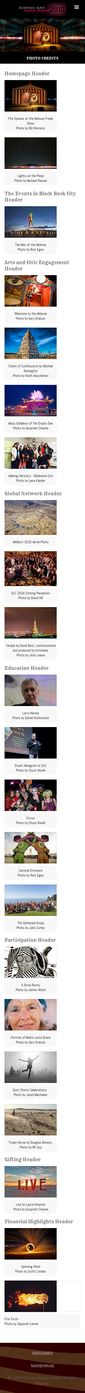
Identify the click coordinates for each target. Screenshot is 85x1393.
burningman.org (42, 1365)
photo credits (42, 1352)
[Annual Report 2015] (42, 9)
